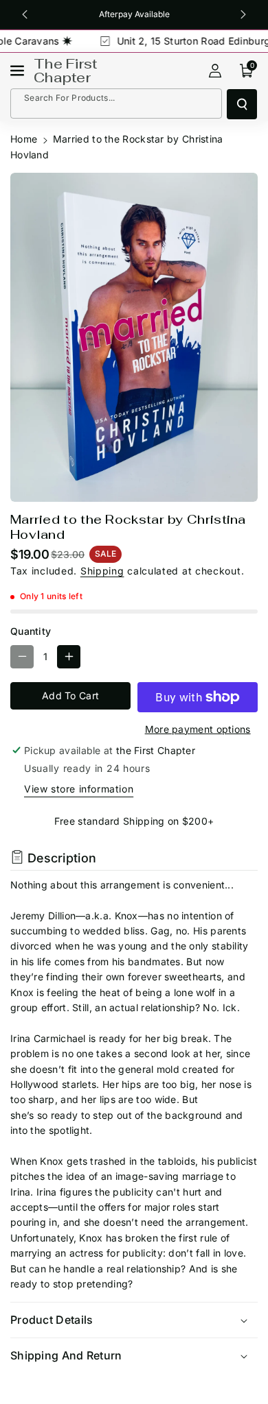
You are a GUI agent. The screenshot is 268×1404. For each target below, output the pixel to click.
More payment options (198, 729)
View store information (78, 789)
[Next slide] (244, 14)
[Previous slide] (24, 14)
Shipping (102, 571)
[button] (18, 70)
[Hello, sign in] (215, 71)
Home (23, 139)
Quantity (30, 631)
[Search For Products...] (242, 104)
